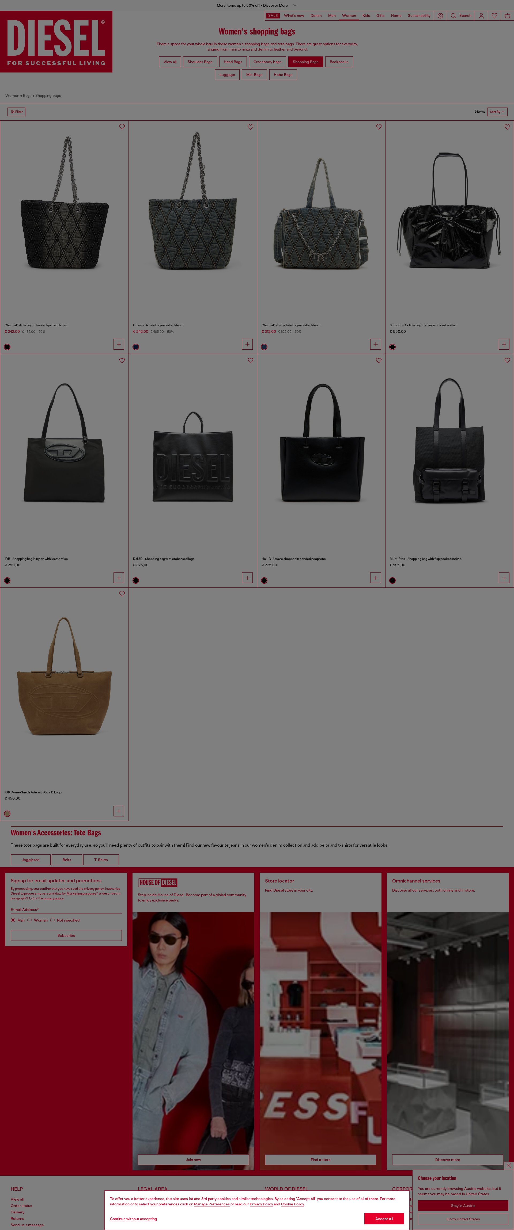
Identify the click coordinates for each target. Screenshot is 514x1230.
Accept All (384, 1219)
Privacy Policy (261, 1204)
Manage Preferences (212, 1204)
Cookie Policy (292, 1204)
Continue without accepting (133, 1219)
